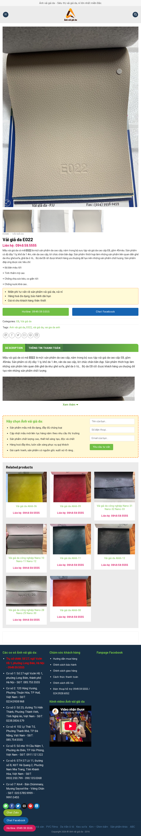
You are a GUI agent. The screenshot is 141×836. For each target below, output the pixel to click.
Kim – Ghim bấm (98, 826)
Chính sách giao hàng (65, 670)
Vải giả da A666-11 (70, 558)
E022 (29, 327)
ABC (132, 826)
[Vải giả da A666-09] (70, 487)
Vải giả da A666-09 (70, 506)
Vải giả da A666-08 (70, 610)
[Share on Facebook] (12, 335)
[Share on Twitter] (18, 335)
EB (17, 321)
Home (6, 233)
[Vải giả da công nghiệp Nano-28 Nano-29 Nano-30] (26, 591)
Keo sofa (81, 826)
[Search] (135, 14)
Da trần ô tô (67, 826)
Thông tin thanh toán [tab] (44, 347)
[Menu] (5, 14)
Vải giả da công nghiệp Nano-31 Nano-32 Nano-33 (114, 507)
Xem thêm (69, 404)
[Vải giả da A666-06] (26, 487)
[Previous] (10, 117)
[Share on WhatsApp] (6, 335)
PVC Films (52, 826)
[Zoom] (7, 203)
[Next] (131, 117)
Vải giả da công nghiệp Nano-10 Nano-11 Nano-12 (26, 560)
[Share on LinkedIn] (37, 335)
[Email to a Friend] (24, 335)
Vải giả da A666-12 (114, 558)
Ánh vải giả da (17, 327)
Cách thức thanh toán (65, 677)
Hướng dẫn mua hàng (65, 658)
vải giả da (38, 327)
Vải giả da (18, 233)
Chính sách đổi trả (63, 683)
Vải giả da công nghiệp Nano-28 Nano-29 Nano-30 (26, 612)
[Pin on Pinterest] (30, 335)
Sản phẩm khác (119, 826)
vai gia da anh (52, 327)
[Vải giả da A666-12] (114, 539)
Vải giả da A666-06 (26, 506)
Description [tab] (14, 347)
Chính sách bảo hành (65, 664)
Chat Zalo (13, 812)
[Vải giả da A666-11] (70, 539)
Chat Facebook (16, 820)
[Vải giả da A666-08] (70, 591)
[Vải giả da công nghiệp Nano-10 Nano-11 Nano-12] (26, 539)
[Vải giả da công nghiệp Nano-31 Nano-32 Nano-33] (114, 487)
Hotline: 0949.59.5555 (19, 828)
